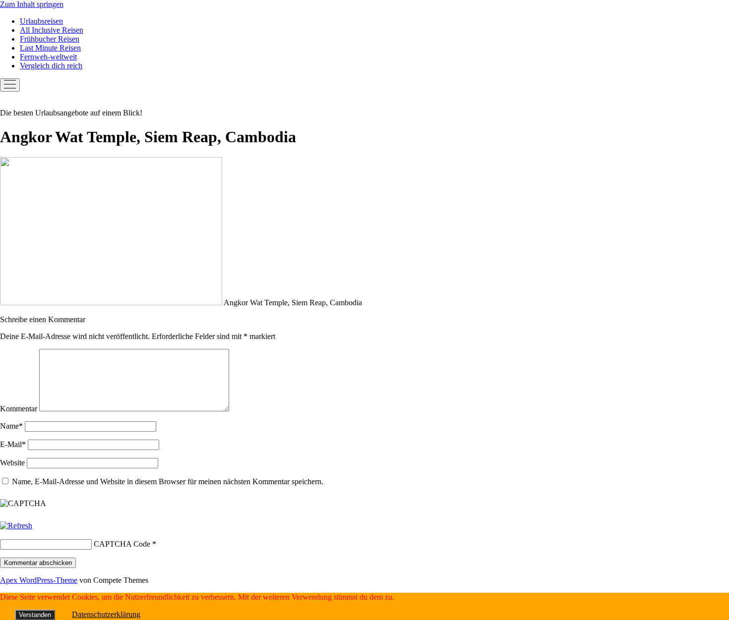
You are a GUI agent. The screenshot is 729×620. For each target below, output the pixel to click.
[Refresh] (16, 525)
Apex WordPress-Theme (38, 580)
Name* (11, 426)
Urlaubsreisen (41, 21)
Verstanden (35, 615)
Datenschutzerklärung (106, 614)
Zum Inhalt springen (31, 4)
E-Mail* (13, 444)
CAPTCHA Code (122, 544)
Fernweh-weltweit (48, 57)
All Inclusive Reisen (51, 30)
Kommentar (18, 408)
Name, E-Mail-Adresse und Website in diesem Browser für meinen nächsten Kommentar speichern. (167, 481)
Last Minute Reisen (50, 48)
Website (12, 462)
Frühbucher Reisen (49, 39)
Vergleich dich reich (51, 65)
